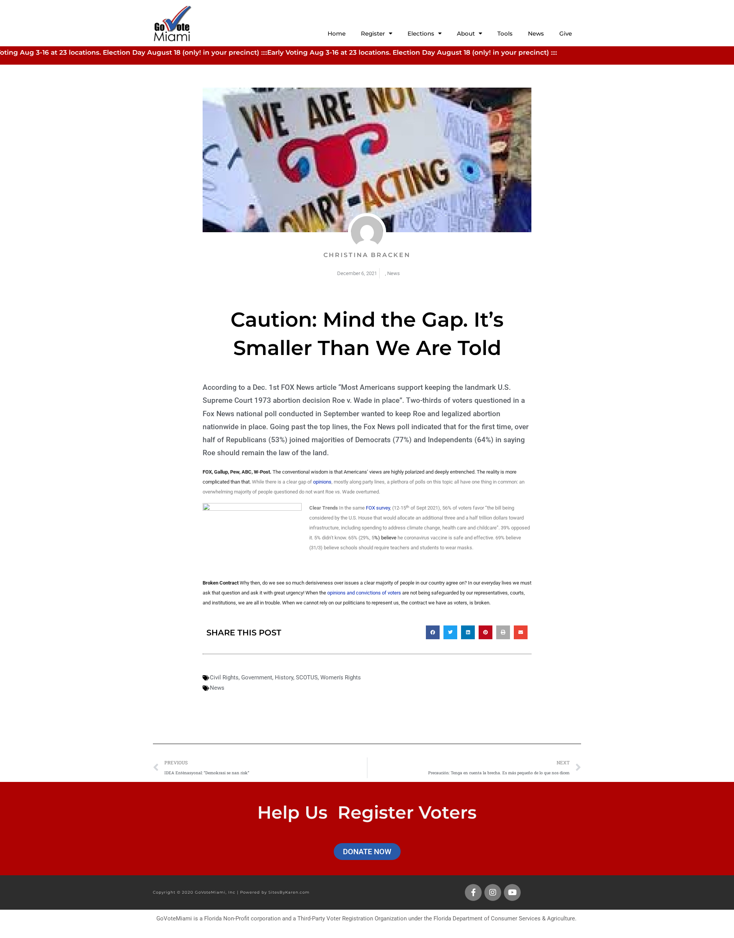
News (536, 33)
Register (373, 33)
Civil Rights (224, 677)
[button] (433, 632)
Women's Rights (340, 677)
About (466, 33)
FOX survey (378, 508)
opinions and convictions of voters (363, 593)
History (284, 677)
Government (256, 677)
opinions (322, 482)
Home (337, 33)
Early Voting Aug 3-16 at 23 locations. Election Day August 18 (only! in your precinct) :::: (380, 52)
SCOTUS (307, 677)
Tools (505, 33)
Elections (421, 33)
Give (565, 33)
